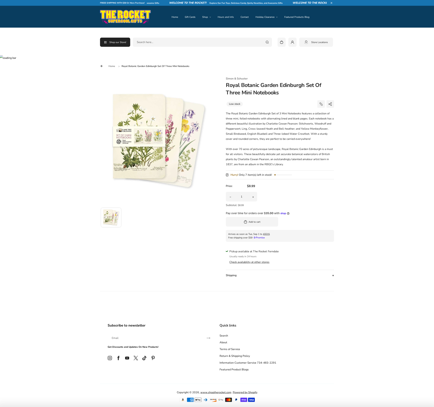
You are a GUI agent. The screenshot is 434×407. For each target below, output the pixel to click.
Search (224, 336)
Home (175, 17)
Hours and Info (226, 17)
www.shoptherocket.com (215, 392)
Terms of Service (230, 349)
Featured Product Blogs (234, 369)
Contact (245, 17)
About (223, 342)
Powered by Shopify (245, 392)
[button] (331, 2)
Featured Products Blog (296, 17)
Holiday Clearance (264, 17)
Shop (205, 17)
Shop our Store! (117, 42)
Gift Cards (190, 17)
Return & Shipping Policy (235, 356)
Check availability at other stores (249, 262)
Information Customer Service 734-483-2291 (248, 363)
